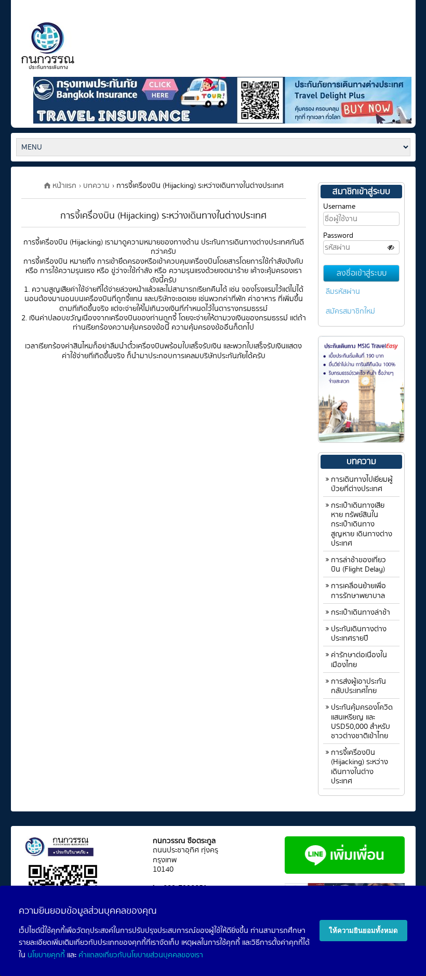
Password (338, 235)
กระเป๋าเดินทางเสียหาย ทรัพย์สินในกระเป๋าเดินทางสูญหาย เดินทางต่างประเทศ (361, 524)
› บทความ (94, 185)
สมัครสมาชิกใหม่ (350, 311)
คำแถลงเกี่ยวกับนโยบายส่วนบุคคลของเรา (140, 955)
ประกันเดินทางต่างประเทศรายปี (359, 633)
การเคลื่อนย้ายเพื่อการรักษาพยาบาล (358, 590)
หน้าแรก (64, 185)
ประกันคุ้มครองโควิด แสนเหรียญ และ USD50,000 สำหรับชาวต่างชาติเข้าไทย (362, 721)
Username (339, 206)
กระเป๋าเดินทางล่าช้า (360, 612)
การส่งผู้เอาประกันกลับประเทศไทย (358, 686)
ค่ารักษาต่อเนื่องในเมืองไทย (359, 659)
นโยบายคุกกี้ (46, 955)
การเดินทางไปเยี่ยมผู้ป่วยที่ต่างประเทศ (362, 484)
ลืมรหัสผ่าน (343, 291)
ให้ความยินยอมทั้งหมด (363, 930)
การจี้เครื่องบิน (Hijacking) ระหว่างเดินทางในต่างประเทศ (359, 767)
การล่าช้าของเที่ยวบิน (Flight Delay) (358, 564)
